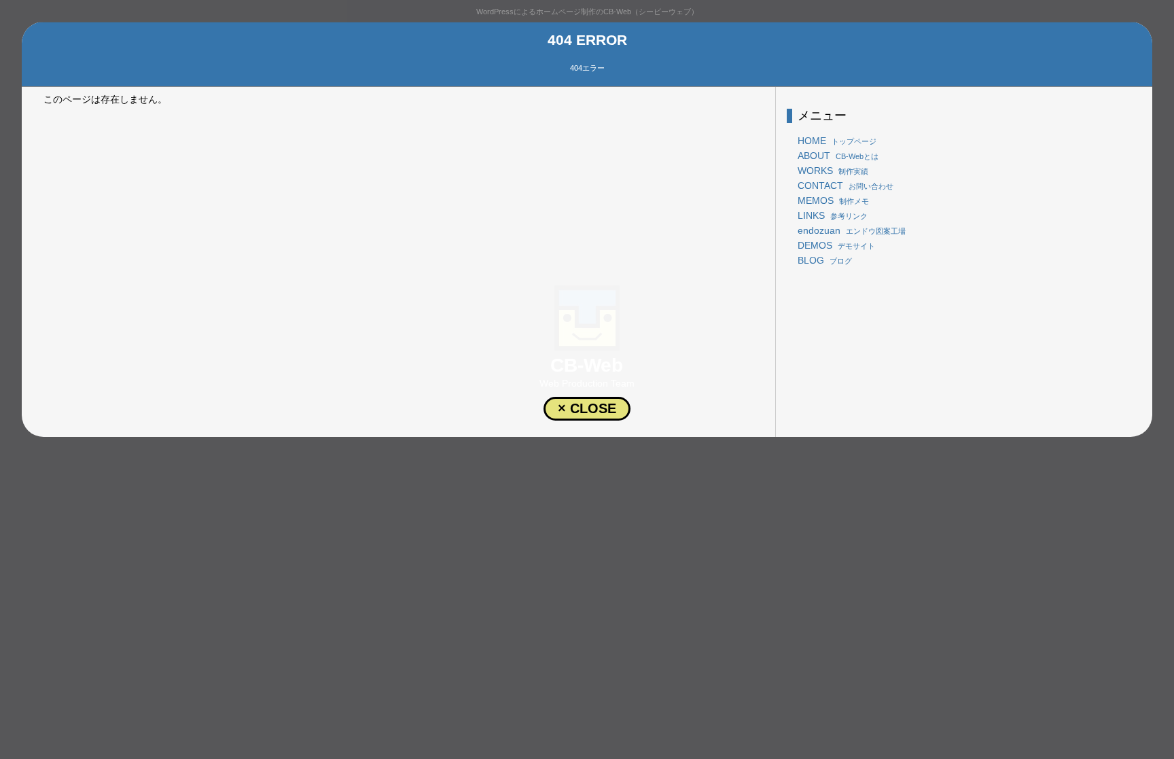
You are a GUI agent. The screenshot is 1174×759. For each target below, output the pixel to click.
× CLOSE (587, 408)
